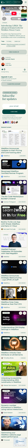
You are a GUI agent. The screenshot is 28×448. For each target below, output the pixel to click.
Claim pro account (13, 84)
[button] (25, 2)
